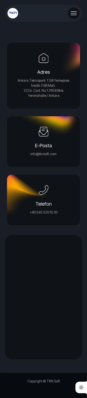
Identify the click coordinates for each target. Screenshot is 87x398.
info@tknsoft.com (43, 154)
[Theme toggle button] (81, 387)
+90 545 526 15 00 (44, 212)
